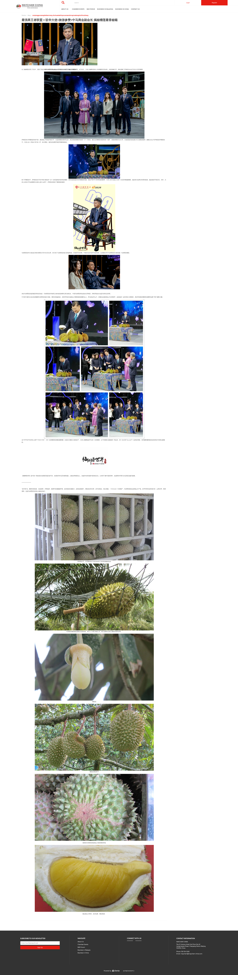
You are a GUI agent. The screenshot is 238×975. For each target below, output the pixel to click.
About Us (64, 9)
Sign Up (40, 947)
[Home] (29, 6)
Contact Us (135, 9)
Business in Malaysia (105, 9)
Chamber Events (78, 9)
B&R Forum (91, 9)
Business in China (122, 9)
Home (24, 15)
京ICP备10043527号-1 (128, 971)
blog (29, 15)
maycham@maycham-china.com (191, 954)
